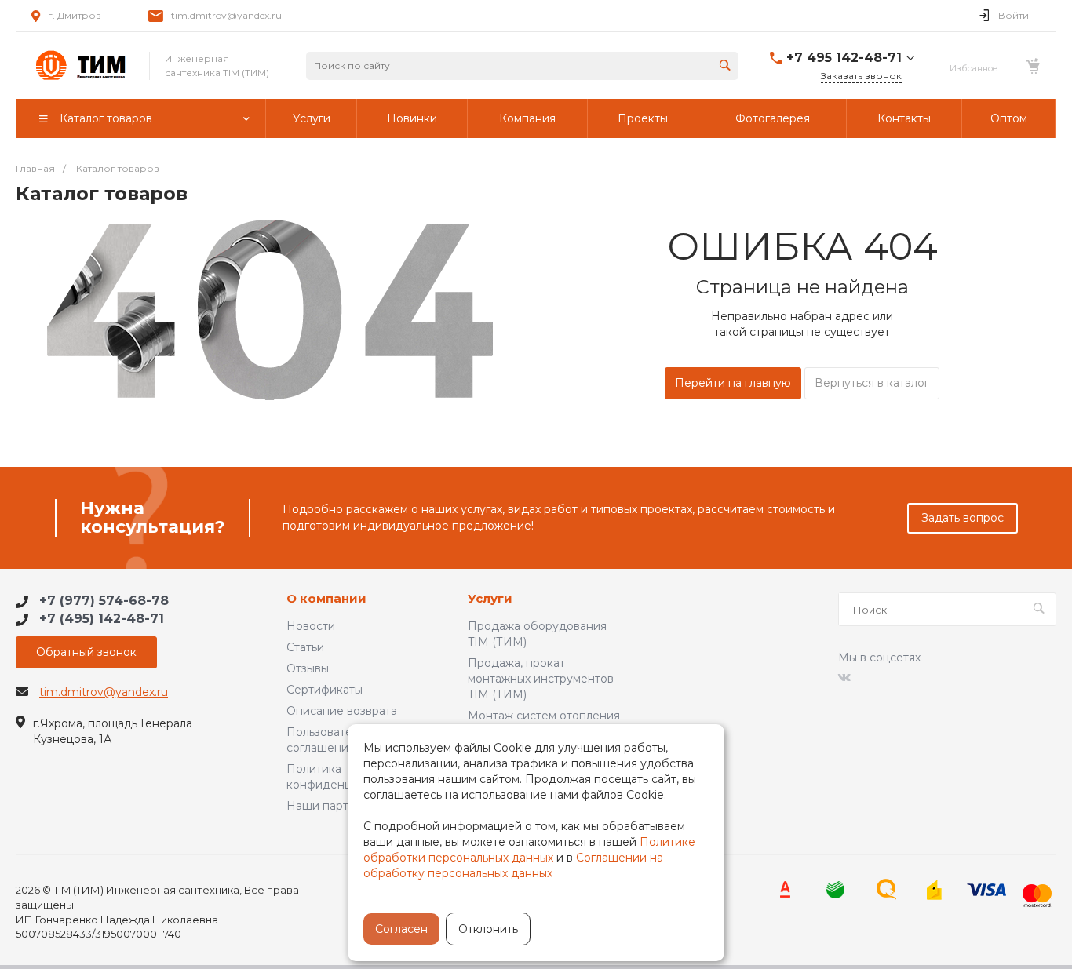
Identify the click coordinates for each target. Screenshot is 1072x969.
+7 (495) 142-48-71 (101, 618)
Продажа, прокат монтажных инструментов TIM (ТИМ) (541, 678)
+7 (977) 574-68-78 (104, 600)
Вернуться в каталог (872, 383)
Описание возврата (341, 711)
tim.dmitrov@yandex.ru (226, 15)
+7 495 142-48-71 (844, 57)
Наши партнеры (331, 806)
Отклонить (488, 929)
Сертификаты (324, 690)
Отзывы (307, 668)
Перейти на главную (733, 383)
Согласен (401, 929)
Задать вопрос (962, 518)
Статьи (305, 647)
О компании (326, 599)
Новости (310, 626)
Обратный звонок (86, 652)
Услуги (490, 599)
